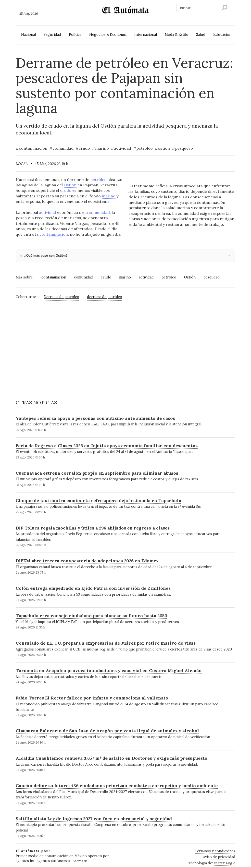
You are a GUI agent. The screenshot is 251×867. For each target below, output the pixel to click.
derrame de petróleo (104, 297)
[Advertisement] (125, 349)
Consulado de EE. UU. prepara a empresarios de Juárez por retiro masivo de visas (106, 643)
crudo (65, 190)
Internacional (145, 34)
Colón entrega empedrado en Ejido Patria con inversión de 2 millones (93, 588)
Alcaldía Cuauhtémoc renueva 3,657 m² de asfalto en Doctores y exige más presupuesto (111, 758)
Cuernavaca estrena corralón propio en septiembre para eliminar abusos (97, 473)
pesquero (211, 277)
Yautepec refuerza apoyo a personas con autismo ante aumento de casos (95, 418)
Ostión (70, 184)
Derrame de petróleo (61, 297)
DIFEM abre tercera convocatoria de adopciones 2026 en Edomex (87, 561)
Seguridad (52, 34)
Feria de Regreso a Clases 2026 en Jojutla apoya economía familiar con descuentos (107, 445)
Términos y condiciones (215, 851)
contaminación (53, 234)
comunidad (99, 212)
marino (108, 195)
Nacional (28, 34)
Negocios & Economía (107, 34)
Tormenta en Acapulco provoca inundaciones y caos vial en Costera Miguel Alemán (109, 670)
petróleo (98, 179)
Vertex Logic (224, 863)
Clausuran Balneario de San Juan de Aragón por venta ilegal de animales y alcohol (107, 731)
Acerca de (80, 861)
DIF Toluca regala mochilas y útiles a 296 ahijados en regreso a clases (93, 528)
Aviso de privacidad (219, 857)
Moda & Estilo (176, 34)
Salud (200, 34)
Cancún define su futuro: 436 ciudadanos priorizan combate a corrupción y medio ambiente (117, 785)
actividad (47, 212)
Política (75, 34)
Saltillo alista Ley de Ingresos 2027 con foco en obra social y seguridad (94, 818)
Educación (222, 34)
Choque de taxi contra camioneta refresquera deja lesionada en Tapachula (98, 500)
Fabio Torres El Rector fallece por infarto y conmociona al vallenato (92, 698)
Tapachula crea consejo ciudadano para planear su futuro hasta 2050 (91, 615)
